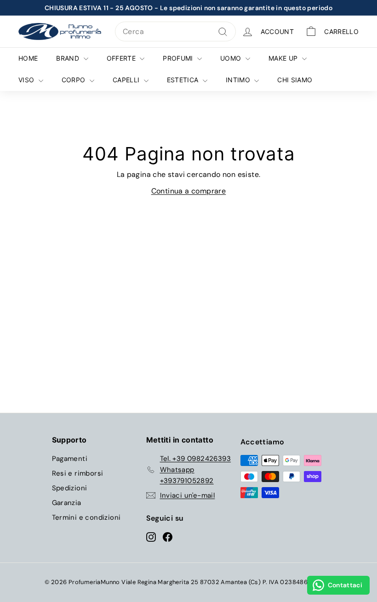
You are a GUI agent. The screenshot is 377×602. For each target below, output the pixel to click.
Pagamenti (70, 458)
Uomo (231, 58)
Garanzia (66, 502)
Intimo (239, 80)
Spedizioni (69, 488)
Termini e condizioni (86, 517)
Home (28, 58)
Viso (27, 80)
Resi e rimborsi (77, 473)
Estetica (183, 80)
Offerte (122, 58)
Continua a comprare (188, 191)
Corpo (74, 80)
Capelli (127, 80)
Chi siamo (294, 80)
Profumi (179, 58)
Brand (68, 58)
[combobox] (175, 32)
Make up (284, 58)
